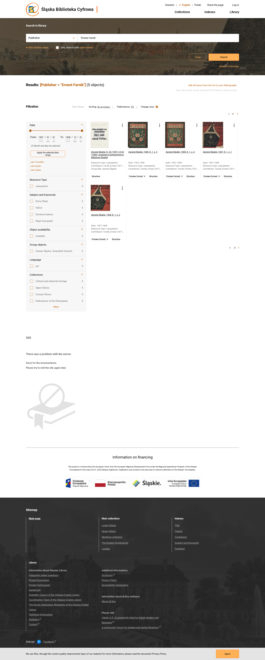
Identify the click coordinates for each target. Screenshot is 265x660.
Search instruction (229, 66)
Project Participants (39, 585)
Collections (182, 12)
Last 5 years (35, 170)
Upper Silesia (109, 531)
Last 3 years (35, 166)
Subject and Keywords (187, 543)
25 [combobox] (132, 107)
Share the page (215, 5)
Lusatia (106, 548)
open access (86, 47)
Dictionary (107, 575)
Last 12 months (37, 162)
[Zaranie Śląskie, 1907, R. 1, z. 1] (215, 135)
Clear (198, 57)
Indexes (209, 12)
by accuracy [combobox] (104, 107)
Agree (227, 653)
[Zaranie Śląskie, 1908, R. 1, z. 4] (178, 135)
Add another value (38, 47)
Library (234, 12)
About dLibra (109, 601)
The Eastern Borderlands (115, 543)
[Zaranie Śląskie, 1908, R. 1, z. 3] (141, 135)
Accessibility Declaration (115, 585)
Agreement (34, 590)
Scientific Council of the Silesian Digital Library (54, 595)
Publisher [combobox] (34, 37)
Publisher (180, 548)
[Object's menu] (122, 125)
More (56, 306)
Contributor (181, 537)
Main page (34, 518)
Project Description (39, 580)
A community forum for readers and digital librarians (130, 627)
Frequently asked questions (43, 575)
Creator (178, 531)
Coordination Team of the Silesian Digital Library (55, 599)
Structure (96, 176)
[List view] (156, 107)
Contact (33, 624)
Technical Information (41, 614)
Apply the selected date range (48, 153)
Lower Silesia (109, 525)
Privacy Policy (109, 580)
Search (224, 57)
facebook (48, 642)
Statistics (34, 619)
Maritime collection (112, 537)
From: (33, 137)
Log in (235, 5)
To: (62, 137)
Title (177, 525)
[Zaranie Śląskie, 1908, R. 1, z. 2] (104, 198)
